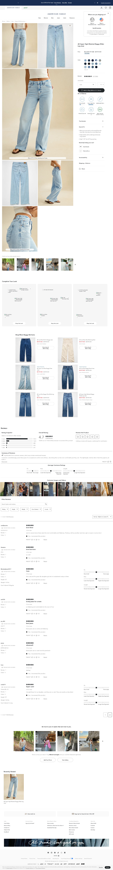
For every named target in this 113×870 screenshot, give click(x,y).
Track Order (7, 823)
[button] (92, 21)
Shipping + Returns (84, 163)
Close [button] (107, 867)
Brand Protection (88, 858)
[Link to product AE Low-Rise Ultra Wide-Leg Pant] (68, 350)
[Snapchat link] (61, 853)
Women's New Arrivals (74, 823)
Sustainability (83, 157)
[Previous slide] (18, 3)
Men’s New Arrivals (73, 827)
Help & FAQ (7, 829)
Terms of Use (101, 34)
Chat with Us (31, 814)
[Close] (108, 13)
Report (45, 539)
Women (46, 18)
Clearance (72, 18)
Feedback (6, 832)
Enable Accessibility (106, 2)
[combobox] (104, 516)
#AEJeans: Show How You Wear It (55, 825)
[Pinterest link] (55, 853)
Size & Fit (82, 127)
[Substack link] (64, 853)
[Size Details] (80, 146)
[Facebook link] (48, 853)
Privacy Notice (9, 868)
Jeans (58, 18)
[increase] (103, 84)
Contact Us (6, 827)
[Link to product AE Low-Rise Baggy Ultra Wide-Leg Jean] (25, 404)
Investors (93, 825)
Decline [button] (101, 867)
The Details (82, 121)
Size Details (80, 80)
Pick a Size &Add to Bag (46, 347)
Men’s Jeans (72, 829)
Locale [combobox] (46, 509)
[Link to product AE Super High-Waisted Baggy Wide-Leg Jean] (68, 404)
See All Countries (97, 28)
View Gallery (65, 760)
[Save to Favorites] (70, 25)
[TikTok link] (58, 853)
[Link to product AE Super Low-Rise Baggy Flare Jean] (25, 377)
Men (52, 18)
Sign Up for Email (30, 823)
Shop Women (60, 2)
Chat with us (86, 151)
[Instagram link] (51, 853)
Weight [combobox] (23, 509)
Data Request (56, 858)
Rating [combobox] (3, 509)
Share (83, 169)
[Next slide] (95, 3)
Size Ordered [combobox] (35, 509)
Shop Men (67, 2)
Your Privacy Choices (40, 868)
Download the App (51, 827)
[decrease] (98, 84)
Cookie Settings (30, 868)
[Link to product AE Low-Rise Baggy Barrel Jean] (68, 377)
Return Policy (7, 825)
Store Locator (50, 823)
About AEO (93, 823)
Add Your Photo (48, 760)
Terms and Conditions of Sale (44, 858)
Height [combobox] (13, 509)
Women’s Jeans (72, 825)
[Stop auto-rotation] (97, 2)
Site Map (93, 829)
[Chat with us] (80, 150)
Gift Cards (71, 834)
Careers (92, 827)
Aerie (64, 18)
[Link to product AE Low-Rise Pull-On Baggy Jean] (25, 350)
